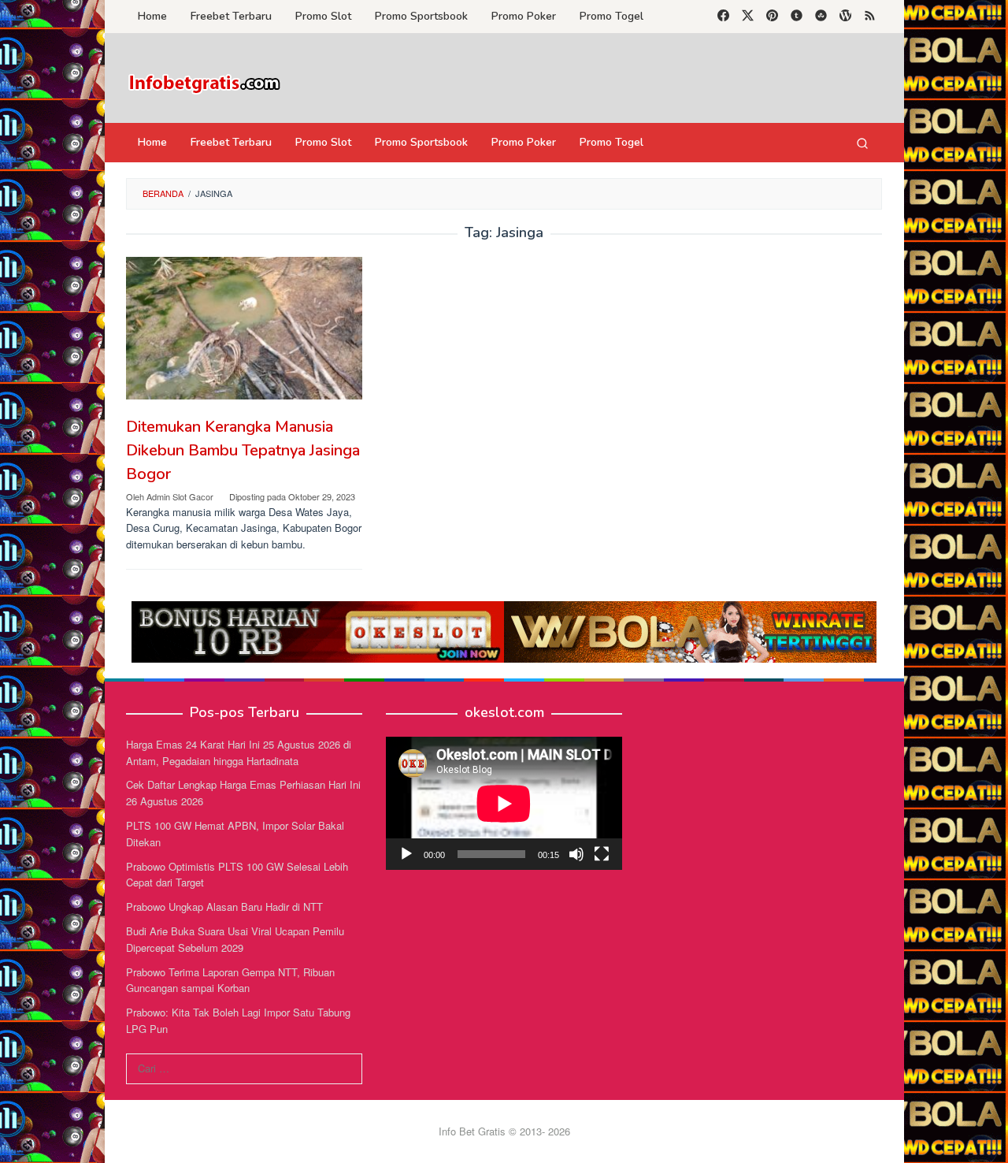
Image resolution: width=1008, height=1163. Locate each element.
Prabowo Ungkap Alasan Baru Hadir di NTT (224, 906)
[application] (504, 803)
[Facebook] (723, 16)
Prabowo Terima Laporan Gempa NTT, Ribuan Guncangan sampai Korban (230, 980)
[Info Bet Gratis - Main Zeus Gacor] (205, 82)
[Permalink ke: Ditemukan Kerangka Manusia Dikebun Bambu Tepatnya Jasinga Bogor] (244, 328)
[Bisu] (576, 854)
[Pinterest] (772, 16)
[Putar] (406, 854)
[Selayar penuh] (602, 854)
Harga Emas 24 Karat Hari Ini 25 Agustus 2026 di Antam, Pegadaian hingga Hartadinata (238, 752)
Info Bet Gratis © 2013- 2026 (504, 1131)
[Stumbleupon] (821, 16)
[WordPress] (845, 16)
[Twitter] (748, 16)
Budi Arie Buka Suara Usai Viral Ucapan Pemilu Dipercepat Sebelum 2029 (235, 939)
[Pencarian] (862, 142)
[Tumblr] (796, 16)
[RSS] (870, 16)
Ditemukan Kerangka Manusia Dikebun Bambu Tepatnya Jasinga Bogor (243, 450)
